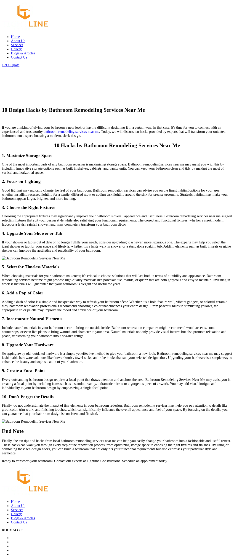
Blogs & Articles (23, 53)
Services (17, 45)
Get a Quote (10, 65)
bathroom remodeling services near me (71, 131)
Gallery (16, 49)
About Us (18, 41)
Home (15, 37)
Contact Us (19, 57)
